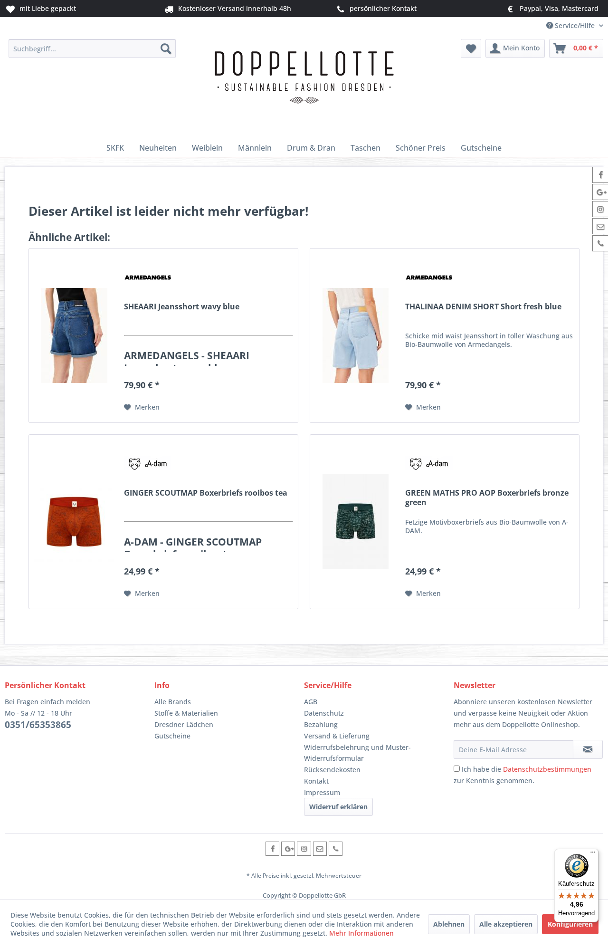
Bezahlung (321, 724)
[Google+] (288, 848)
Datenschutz (324, 713)
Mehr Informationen (361, 933)
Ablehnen (449, 924)
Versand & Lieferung (337, 735)
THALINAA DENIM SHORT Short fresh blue (483, 307)
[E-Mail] (320, 848)
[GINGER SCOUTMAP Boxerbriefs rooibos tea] (74, 521)
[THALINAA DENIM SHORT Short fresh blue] (355, 335)
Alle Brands (172, 701)
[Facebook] (272, 848)
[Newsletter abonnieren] (588, 749)
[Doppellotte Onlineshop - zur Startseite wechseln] (304, 86)
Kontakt (316, 780)
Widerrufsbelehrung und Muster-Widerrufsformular (357, 753)
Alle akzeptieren (505, 924)
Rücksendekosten (332, 769)
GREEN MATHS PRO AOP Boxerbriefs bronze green (487, 497)
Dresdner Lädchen (183, 724)
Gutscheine (172, 735)
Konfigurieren (570, 924)
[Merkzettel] (471, 48)
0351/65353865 (38, 724)
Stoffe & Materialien (186, 713)
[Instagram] (303, 848)
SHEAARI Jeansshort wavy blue (181, 307)
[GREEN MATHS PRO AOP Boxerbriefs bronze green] (355, 521)
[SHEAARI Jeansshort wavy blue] (74, 335)
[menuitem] (92, 48)
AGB (310, 701)
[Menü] (592, 854)
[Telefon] (335, 848)
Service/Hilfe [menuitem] (575, 25)
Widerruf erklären (338, 806)
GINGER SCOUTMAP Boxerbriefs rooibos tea (205, 493)
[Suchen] (166, 48)
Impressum (322, 792)
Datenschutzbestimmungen (547, 769)
